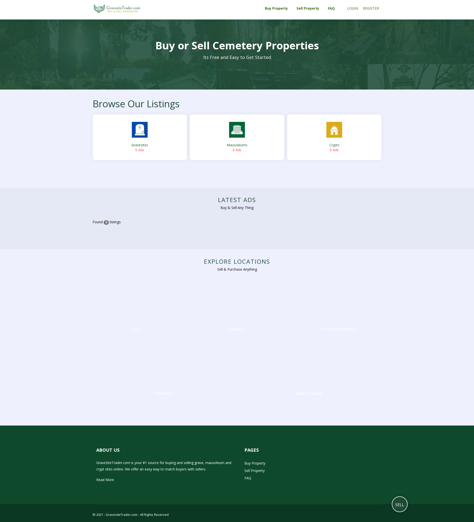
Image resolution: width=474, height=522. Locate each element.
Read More (105, 479)
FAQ (247, 478)
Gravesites (139, 147)
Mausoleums (237, 147)
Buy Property (254, 463)
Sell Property (254, 470)
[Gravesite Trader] (117, 8)
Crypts (334, 147)
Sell (399, 504)
